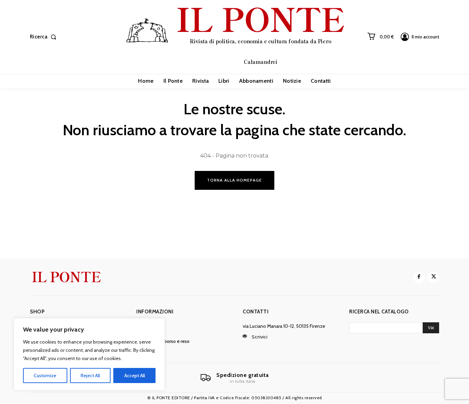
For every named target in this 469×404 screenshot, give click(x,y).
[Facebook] (418, 277)
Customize (45, 375)
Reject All (90, 375)
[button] (44, 37)
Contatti (255, 312)
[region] (89, 354)
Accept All (134, 375)
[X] (433, 277)
